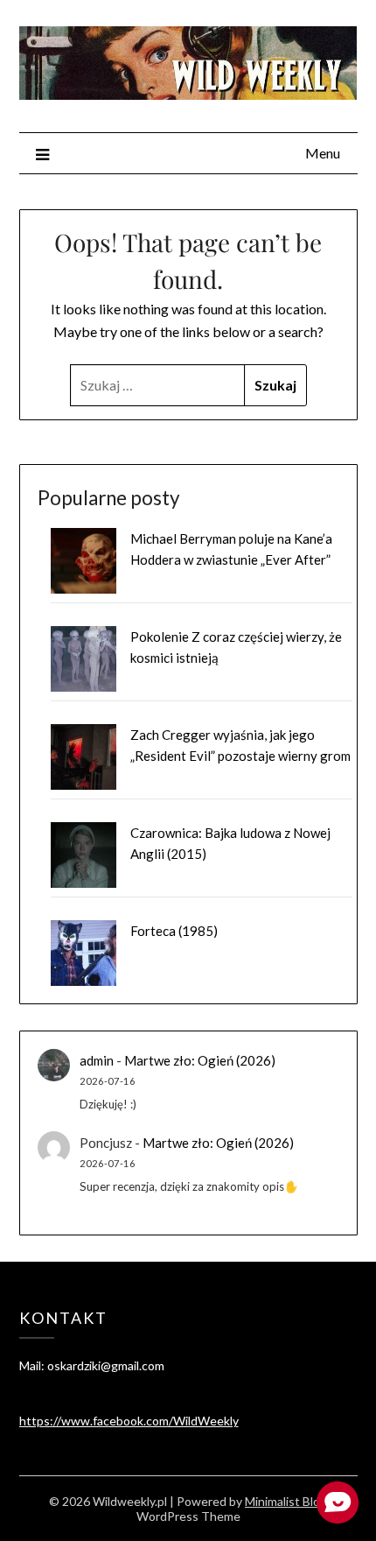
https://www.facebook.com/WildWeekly (129, 1420)
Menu (322, 152)
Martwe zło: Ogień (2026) (199, 1060)
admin (97, 1060)
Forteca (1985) (174, 931)
